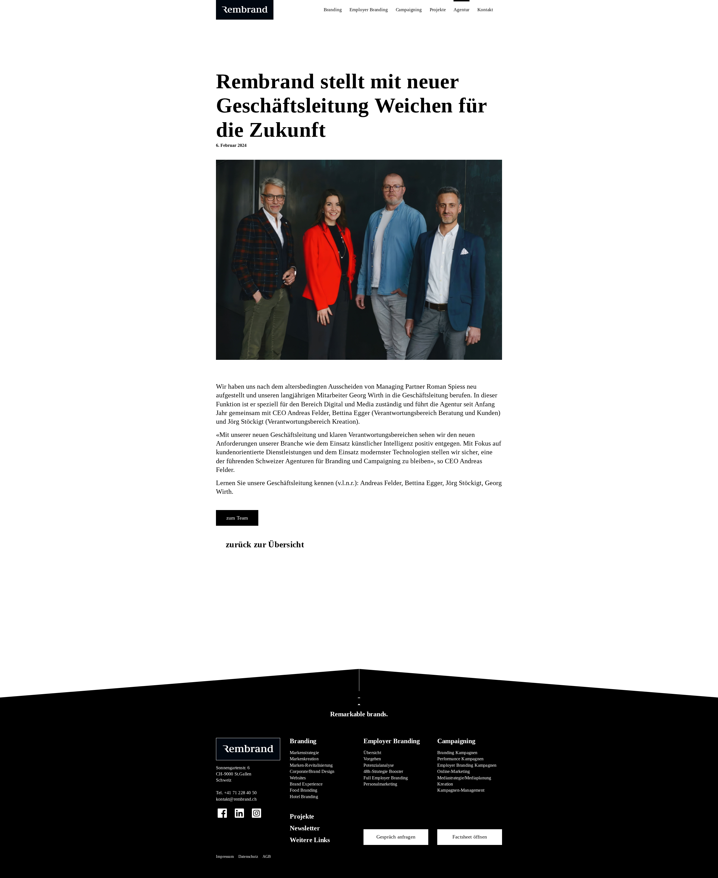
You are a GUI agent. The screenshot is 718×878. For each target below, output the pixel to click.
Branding (303, 741)
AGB (267, 856)
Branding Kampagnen (457, 752)
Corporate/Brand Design (312, 771)
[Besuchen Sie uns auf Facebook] (222, 813)
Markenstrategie (304, 752)
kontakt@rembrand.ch (236, 799)
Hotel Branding (304, 796)
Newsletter (305, 828)
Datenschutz (248, 856)
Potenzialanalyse (378, 765)
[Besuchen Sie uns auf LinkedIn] (239, 813)
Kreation (445, 784)
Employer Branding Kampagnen (466, 765)
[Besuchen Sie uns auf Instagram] (256, 813)
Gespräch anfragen (395, 837)
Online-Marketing (453, 771)
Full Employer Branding (385, 777)
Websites (298, 777)
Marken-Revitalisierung (311, 765)
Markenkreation (304, 758)
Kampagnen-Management (460, 790)
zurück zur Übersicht (265, 544)
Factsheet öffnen (469, 837)
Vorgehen (372, 758)
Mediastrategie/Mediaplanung (464, 777)
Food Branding (303, 790)
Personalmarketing (380, 784)
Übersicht (372, 752)
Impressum (225, 856)
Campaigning (456, 741)
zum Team (237, 518)
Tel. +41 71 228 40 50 (236, 792)
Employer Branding (391, 741)
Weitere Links (310, 840)
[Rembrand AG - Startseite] (248, 748)
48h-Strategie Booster (383, 771)
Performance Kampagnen (460, 758)
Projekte (302, 816)
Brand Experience (306, 784)
